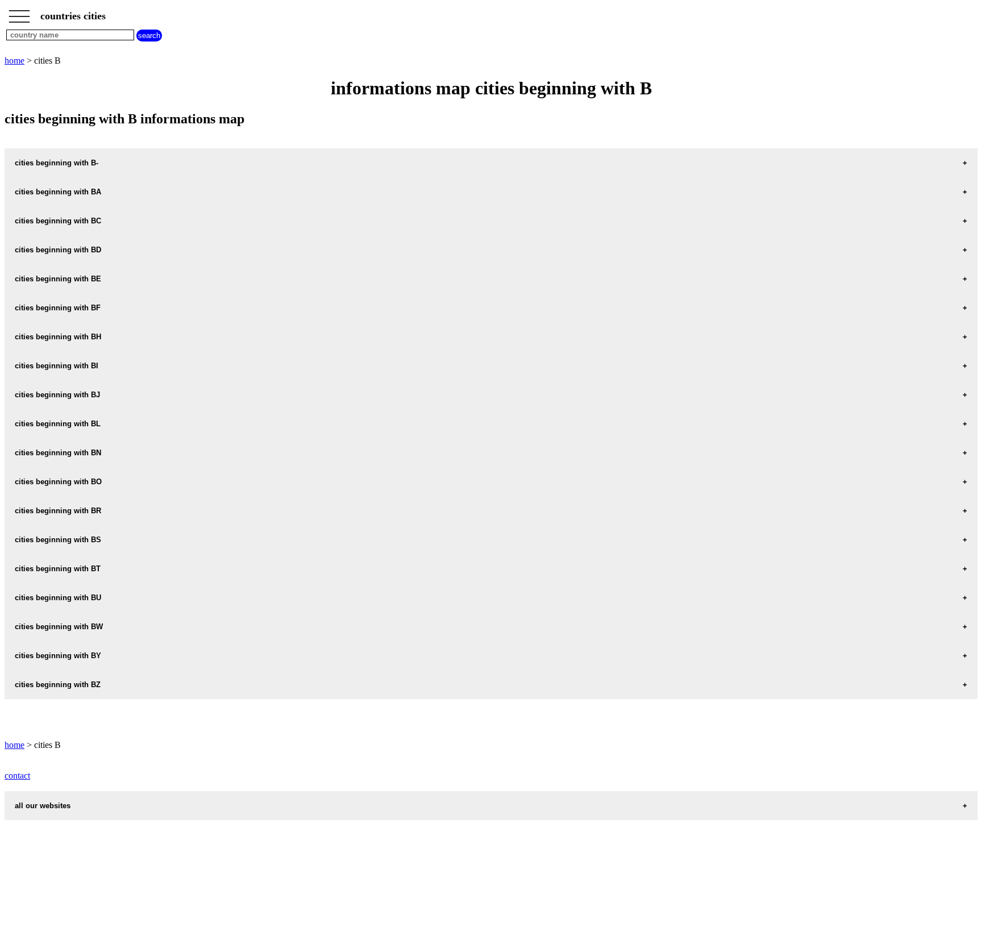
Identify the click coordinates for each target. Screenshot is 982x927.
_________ (19, 12)
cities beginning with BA (58, 192)
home (14, 60)
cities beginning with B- (56, 163)
